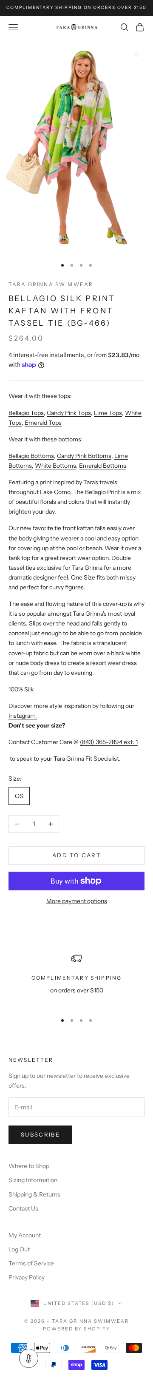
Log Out (19, 1249)
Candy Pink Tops (69, 413)
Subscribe (40, 1134)
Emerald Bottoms (102, 465)
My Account (24, 1235)
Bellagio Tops (26, 413)
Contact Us (23, 1208)
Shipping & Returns (34, 1194)
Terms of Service (31, 1263)
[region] (76, 979)
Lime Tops (108, 413)
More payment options (76, 901)
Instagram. (22, 715)
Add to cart (76, 855)
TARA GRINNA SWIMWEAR (50, 284)
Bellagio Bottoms (31, 456)
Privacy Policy (26, 1277)
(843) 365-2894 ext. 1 (109, 742)
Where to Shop (28, 1166)
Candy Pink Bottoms (84, 456)
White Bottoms (55, 465)
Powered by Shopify (76, 1329)
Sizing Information (32, 1180)
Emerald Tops (43, 422)
